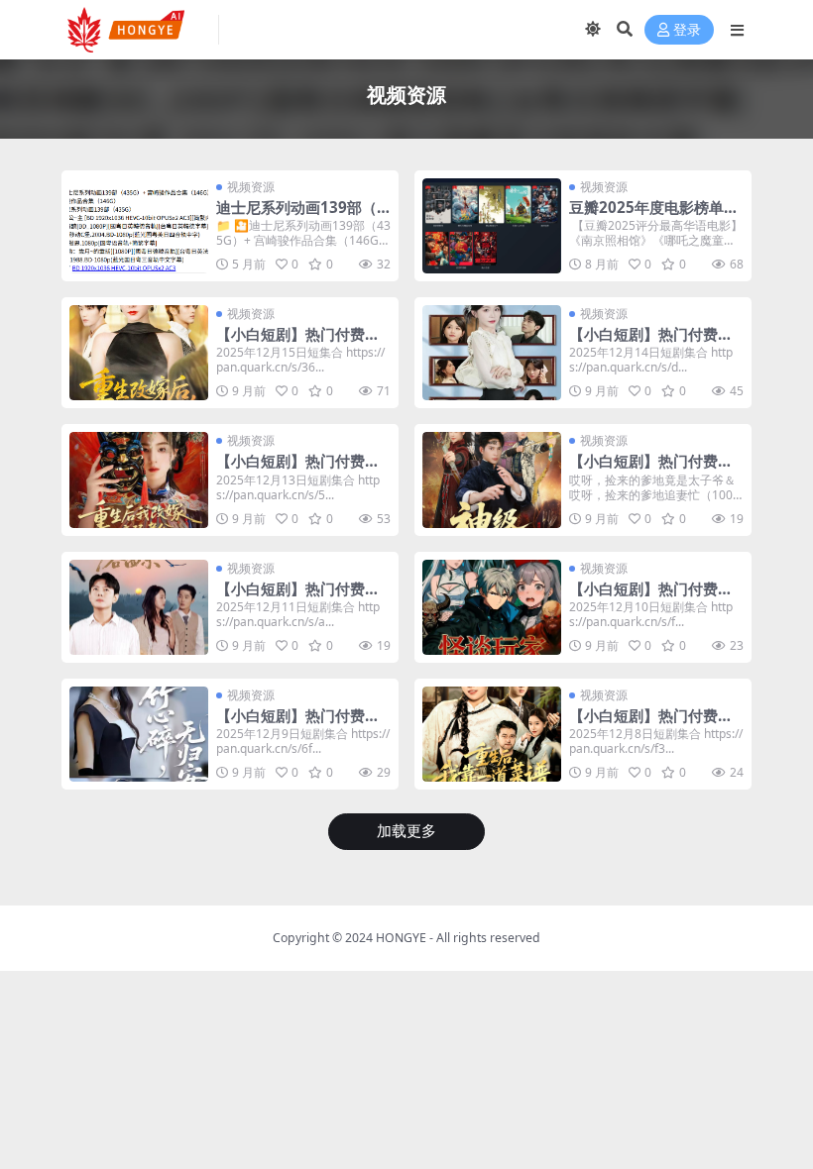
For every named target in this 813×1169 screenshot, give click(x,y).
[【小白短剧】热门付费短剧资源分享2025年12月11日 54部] (138, 607)
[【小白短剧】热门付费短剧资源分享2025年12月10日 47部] (491, 607)
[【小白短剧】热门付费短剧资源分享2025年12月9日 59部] (138, 734)
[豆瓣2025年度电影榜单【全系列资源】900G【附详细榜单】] (491, 225)
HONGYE (401, 937)
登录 (687, 30)
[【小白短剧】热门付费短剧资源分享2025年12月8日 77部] (491, 734)
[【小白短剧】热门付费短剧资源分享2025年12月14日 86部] (491, 352)
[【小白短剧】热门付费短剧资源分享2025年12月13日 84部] (138, 479)
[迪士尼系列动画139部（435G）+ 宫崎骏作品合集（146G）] (138, 225)
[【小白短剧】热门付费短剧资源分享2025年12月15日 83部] (138, 352)
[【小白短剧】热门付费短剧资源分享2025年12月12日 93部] (491, 479)
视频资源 (251, 186)
